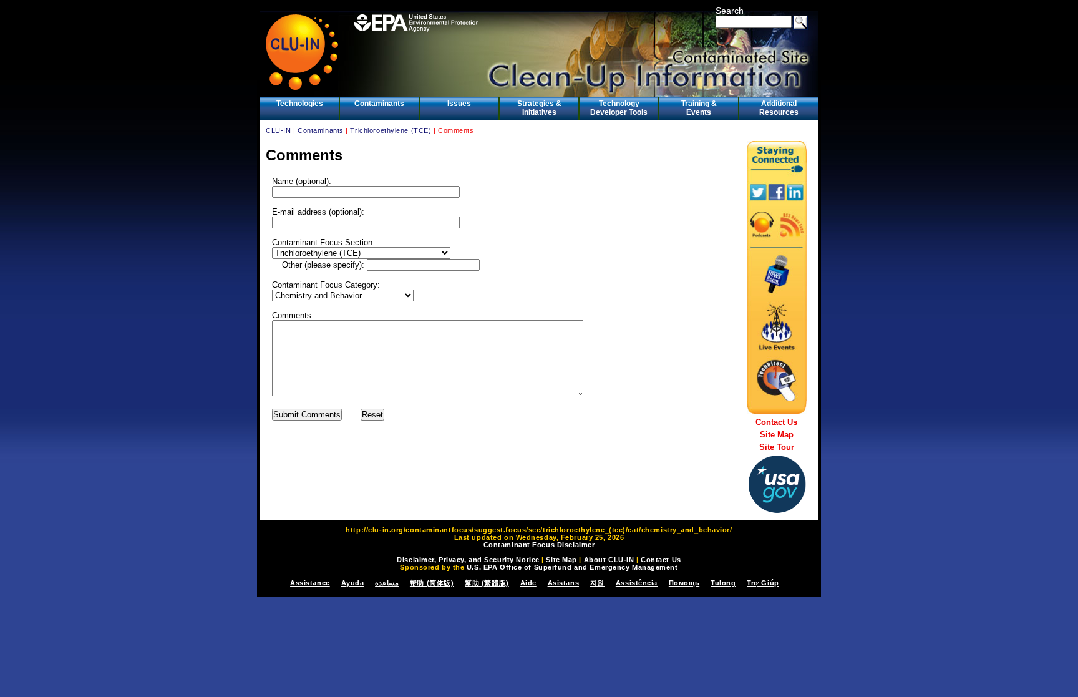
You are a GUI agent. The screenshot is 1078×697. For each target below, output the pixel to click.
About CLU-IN (609, 559)
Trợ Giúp (763, 583)
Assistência (637, 583)
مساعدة (387, 583)
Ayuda (352, 583)
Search (730, 11)
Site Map (777, 434)
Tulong (723, 583)
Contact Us (776, 422)
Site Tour (776, 447)
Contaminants (379, 103)
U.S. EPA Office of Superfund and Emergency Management (572, 567)
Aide (528, 583)
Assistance (310, 583)
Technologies (299, 103)
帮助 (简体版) (432, 583)
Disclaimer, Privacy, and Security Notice (468, 559)
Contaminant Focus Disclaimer (539, 544)
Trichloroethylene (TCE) (390, 130)
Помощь (684, 583)
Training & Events (699, 108)
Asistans (563, 583)
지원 (597, 583)
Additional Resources (779, 108)
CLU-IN (278, 130)
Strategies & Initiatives (539, 108)
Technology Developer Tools (619, 108)
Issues (459, 103)
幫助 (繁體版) (486, 583)
